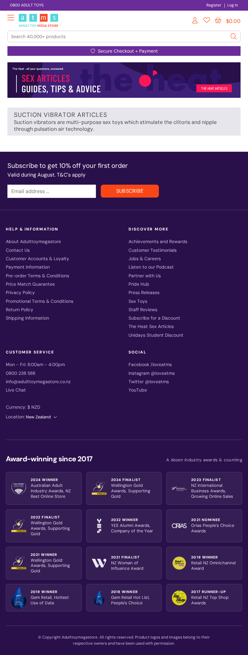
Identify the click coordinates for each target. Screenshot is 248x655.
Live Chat (16, 390)
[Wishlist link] (206, 21)
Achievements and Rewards (158, 241)
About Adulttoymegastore (33, 241)
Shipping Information (27, 318)
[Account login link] (195, 21)
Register (214, 5)
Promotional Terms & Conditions (39, 301)
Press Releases (144, 292)
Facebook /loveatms (150, 364)
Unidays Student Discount (156, 335)
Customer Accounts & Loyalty (37, 258)
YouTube (138, 390)
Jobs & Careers (145, 258)
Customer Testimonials (153, 250)
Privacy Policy (20, 292)
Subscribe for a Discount (154, 318)
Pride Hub (139, 284)
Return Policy (19, 309)
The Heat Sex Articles (151, 326)
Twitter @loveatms (149, 381)
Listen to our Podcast (151, 267)
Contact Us (18, 250)
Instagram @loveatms (152, 373)
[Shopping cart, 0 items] (218, 20)
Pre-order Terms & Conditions (37, 276)
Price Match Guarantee (30, 284)
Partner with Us (145, 276)
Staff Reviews (143, 309)
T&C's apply (71, 174)
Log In (232, 5)
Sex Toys (138, 301)
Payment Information (28, 267)
